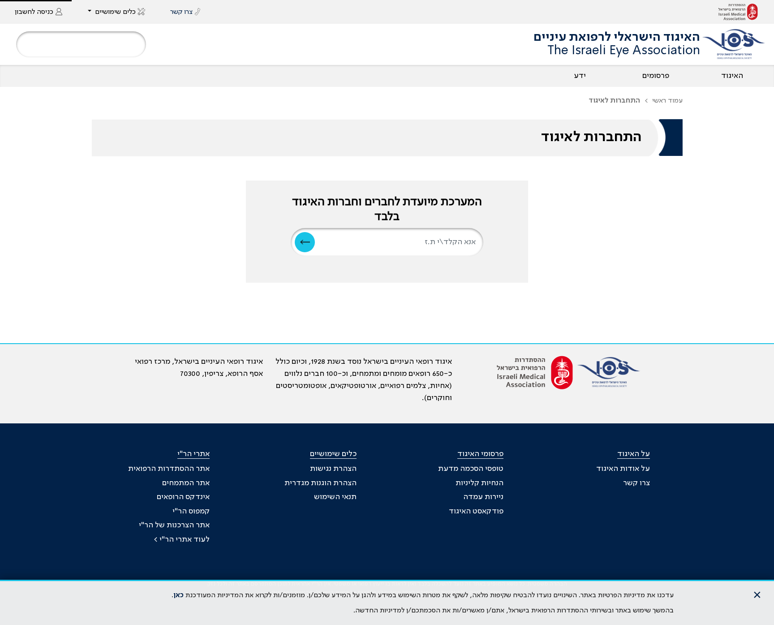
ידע (580, 76)
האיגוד (732, 76)
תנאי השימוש (335, 497)
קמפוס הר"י (191, 511)
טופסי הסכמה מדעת (470, 469)
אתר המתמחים (186, 483)
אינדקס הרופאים (183, 497)
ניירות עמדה (483, 497)
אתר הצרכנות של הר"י (174, 525)
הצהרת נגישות (333, 469)
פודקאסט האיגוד (476, 511)
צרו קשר (636, 483)
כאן (178, 595)
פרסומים (655, 76)
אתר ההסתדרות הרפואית (169, 469)
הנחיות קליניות (479, 483)
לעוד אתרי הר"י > (182, 539)
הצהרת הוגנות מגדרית (320, 483)
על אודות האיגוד (623, 469)
